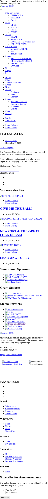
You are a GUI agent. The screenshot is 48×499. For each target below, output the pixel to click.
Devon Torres (11, 140)
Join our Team (11, 413)
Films (7, 80)
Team (13, 94)
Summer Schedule (13, 82)
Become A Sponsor (13, 459)
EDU (13, 51)
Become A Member (13, 456)
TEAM (14, 37)
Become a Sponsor (19, 104)
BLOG (14, 25)
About (8, 34)
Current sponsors (12, 409)
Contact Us (10, 431)
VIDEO (14, 30)
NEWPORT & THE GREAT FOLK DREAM (19, 233)
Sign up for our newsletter (11, 354)
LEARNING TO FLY (14, 257)
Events (13, 20)
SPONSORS (16, 39)
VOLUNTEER (17, 63)
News (7, 22)
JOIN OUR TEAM (19, 44)
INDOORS (15, 18)
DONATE (15, 66)
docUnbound (16, 54)
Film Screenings (12, 13)
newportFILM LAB (19, 49)
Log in (8, 70)
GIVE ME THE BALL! (16, 208)
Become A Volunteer (14, 461)
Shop (7, 111)
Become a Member (19, 101)
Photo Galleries (11, 125)
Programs (15, 92)
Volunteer (15, 106)
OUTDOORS (17, 15)
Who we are (10, 406)
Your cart (10, 120)
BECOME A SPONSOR (21, 61)
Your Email (10, 490)
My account (10, 444)
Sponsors (14, 97)
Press (7, 472)
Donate (8, 68)
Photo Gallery (11, 127)
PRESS (14, 32)
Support (8, 56)
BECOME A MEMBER (21, 58)
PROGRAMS (11, 46)
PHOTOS (15, 27)
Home (8, 77)
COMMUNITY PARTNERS (23, 42)
